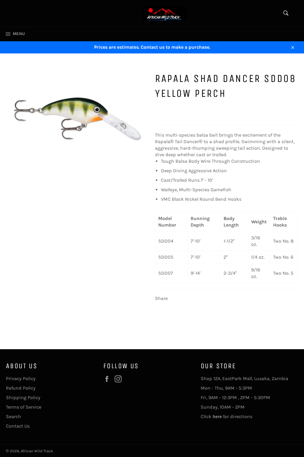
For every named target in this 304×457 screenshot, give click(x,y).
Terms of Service (23, 407)
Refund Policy (21, 388)
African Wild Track (37, 451)
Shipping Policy (23, 397)
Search (13, 416)
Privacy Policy (21, 378)
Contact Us (18, 426)
